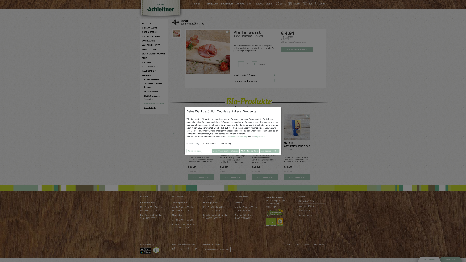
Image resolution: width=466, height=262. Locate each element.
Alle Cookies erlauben (269, 151)
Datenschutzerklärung (237, 136)
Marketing (227, 143)
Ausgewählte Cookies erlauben (225, 151)
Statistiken (211, 143)
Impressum (260, 136)
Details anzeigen (194, 151)
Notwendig (194, 143)
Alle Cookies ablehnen (249, 151)
